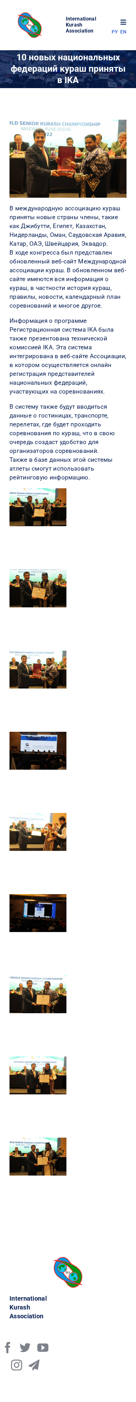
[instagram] (16, 1364)
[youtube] (42, 1347)
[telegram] (34, 1364)
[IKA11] (68, 1260)
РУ (115, 32)
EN (123, 32)
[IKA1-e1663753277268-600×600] (30, 14)
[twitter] (25, 1347)
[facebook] (7, 1347)
